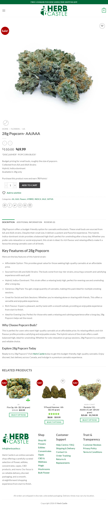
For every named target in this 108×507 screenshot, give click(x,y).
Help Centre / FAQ (65, 444)
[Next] (106, 403)
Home (5, 129)
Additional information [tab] (29, 222)
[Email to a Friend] (20, 205)
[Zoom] (6, 123)
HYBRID (30, 199)
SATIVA (50, 199)
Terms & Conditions (92, 452)
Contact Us (61, 452)
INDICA (38, 199)
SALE (44, 199)
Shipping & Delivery (65, 448)
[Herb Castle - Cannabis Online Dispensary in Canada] (54, 11)
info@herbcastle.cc (11, 448)
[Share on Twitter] (15, 205)
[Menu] (3, 10)
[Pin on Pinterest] (25, 205)
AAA (17, 199)
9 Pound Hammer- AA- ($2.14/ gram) (54, 408)
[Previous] (2, 403)
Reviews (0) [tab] (49, 222)
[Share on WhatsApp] (4, 205)
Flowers (15, 129)
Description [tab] (8, 222)
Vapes (41, 454)
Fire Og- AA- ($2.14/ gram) (18, 407)
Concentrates (44, 451)
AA (23, 129)
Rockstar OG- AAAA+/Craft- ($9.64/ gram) (89, 410)
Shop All (42, 440)
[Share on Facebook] (9, 205)
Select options (18, 415)
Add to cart (29, 185)
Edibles (41, 447)
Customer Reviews (92, 444)
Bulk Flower (44, 472)
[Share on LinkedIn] (30, 205)
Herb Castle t (39, 353)
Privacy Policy (90, 448)
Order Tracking (63, 455)
